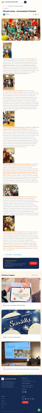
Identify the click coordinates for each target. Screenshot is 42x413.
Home (4, 6)
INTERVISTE (6, 8)
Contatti (2, 407)
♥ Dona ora (33, 263)
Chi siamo (3, 398)
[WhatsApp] (23, 392)
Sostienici (3, 402)
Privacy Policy (32, 411)
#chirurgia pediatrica (18, 254)
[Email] (25, 392)
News (7, 6)
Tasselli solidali (3, 404)
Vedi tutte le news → (35, 275)
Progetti (2, 400)
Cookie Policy (38, 411)
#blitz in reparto (9, 254)
